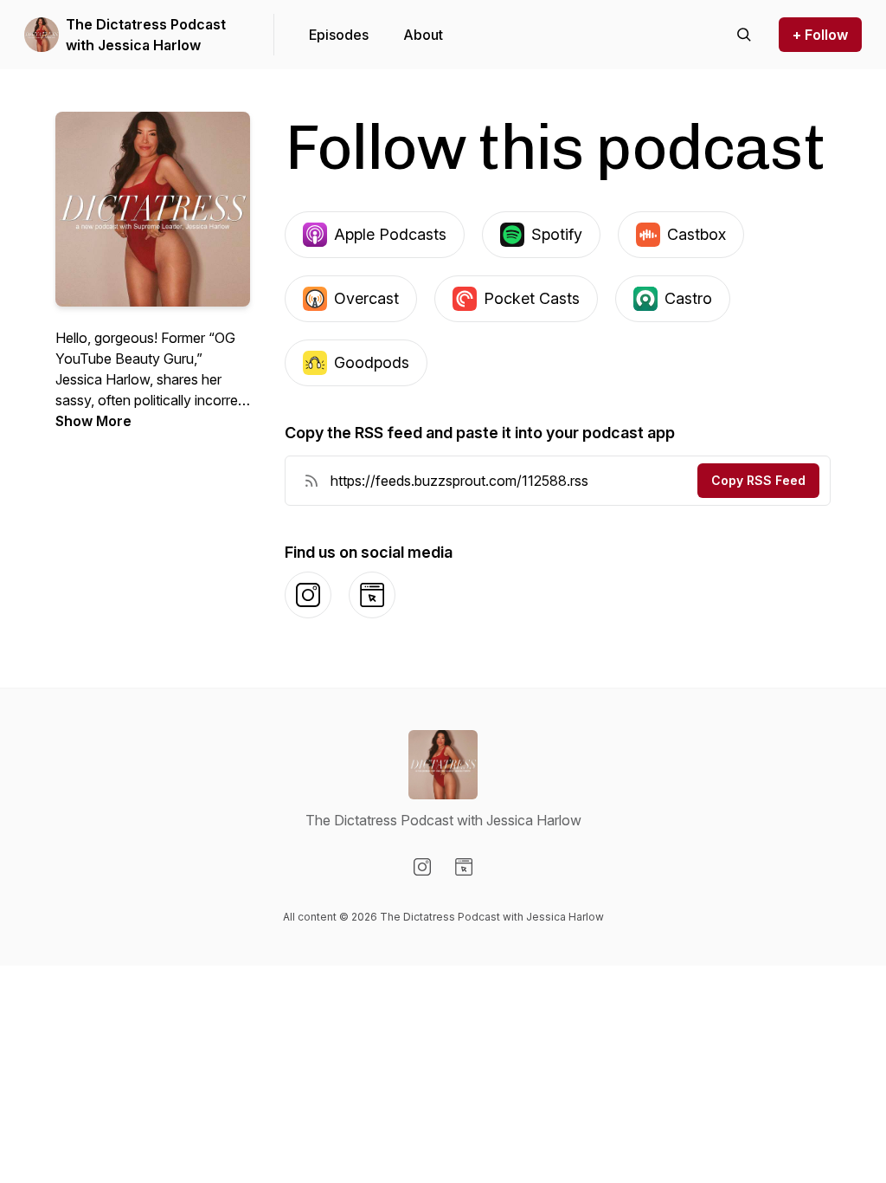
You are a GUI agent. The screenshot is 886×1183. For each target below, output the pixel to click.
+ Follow (820, 34)
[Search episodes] (744, 34)
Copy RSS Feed (758, 480)
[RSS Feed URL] (311, 480)
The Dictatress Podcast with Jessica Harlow (146, 35)
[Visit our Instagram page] (422, 867)
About (423, 34)
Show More (93, 421)
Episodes (339, 34)
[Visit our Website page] (463, 867)
